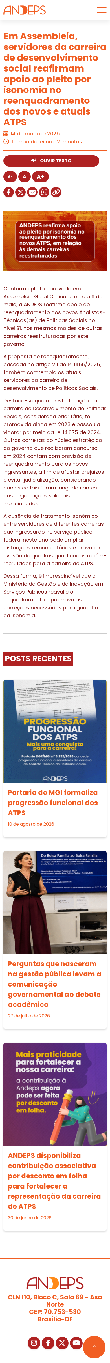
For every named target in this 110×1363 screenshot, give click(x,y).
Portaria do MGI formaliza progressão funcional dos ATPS (53, 803)
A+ (40, 177)
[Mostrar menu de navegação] (102, 10)
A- (10, 176)
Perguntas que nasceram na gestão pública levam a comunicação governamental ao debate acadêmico (54, 984)
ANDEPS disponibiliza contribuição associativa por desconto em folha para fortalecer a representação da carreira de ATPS (54, 1181)
